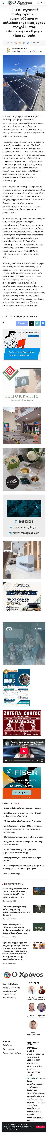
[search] (38, 3)
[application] (24, 751)
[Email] (20, 43)
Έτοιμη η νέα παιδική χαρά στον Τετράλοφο (22, 821)
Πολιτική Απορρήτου (22, 1127)
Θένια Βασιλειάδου (32, 1016)
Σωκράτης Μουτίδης (41, 998)
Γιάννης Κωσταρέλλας (32, 998)
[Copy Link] (23, 43)
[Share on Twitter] (16, 43)
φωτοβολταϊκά (30, 316)
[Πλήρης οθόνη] (42, 760)
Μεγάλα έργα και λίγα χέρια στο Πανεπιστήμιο (23, 837)
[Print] (27, 43)
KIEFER (16, 316)
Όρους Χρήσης (12, 1129)
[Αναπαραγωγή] (6, 760)
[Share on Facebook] (12, 43)
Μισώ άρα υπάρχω (12, 874)
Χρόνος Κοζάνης (21, 49)
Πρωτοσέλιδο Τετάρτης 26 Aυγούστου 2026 (22, 808)
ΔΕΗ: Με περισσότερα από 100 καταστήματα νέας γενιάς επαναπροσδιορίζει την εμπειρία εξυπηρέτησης (22, 829)
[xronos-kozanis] (20, 2)
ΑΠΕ (21, 316)
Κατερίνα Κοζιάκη (41, 1016)
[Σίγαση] (38, 760)
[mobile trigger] (5, 2)
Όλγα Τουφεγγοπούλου (33, 1033)
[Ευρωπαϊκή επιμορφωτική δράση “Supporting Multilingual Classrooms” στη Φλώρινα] (39, 909)
